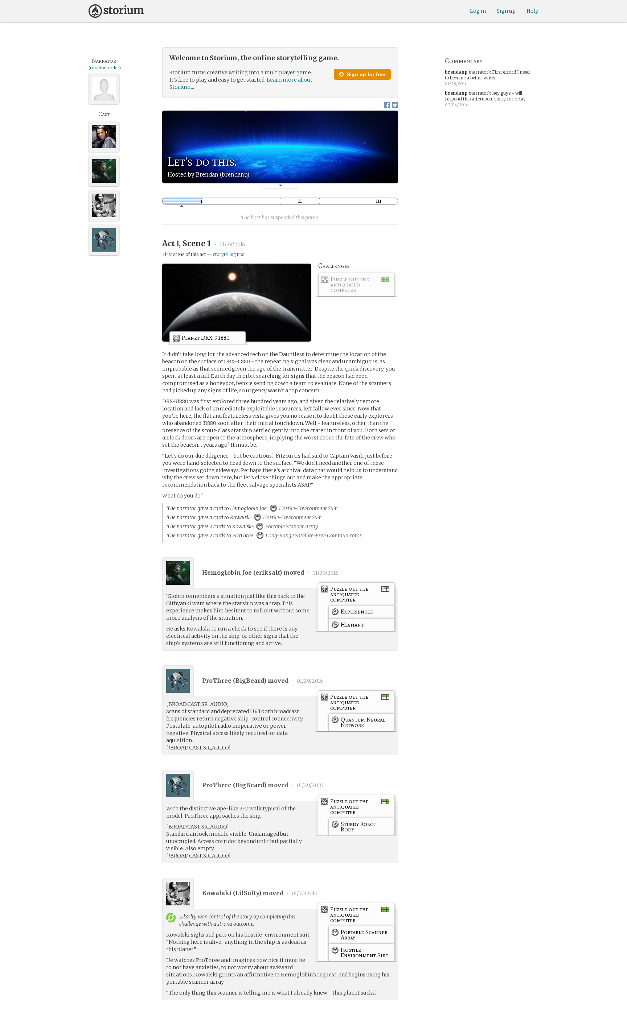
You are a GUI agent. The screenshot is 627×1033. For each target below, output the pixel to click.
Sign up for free (365, 74)
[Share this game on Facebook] (387, 105)
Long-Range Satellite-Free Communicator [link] (313, 535)
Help (532, 11)
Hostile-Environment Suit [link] (307, 508)
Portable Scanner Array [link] (291, 526)
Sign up (506, 11)
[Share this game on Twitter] (395, 105)
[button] (280, 185)
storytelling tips (228, 254)
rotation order (104, 67)
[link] (356, 286)
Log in (478, 11)
